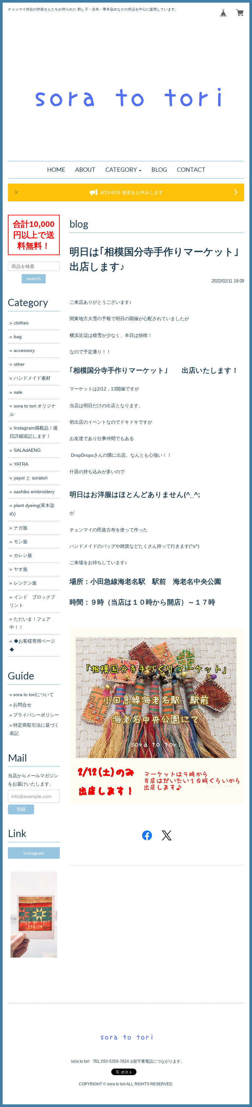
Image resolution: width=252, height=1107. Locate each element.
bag (22, 336)
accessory (24, 350)
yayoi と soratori (31, 477)
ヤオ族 (21, 569)
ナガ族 (21, 527)
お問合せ (22, 704)
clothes (21, 322)
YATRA (21, 464)
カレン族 (23, 555)
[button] (123, 169)
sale (18, 392)
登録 (21, 809)
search (34, 278)
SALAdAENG (27, 450)
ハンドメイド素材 (32, 378)
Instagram (33, 853)
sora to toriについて (33, 694)
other (19, 364)
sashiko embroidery (34, 491)
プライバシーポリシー (36, 715)
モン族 (21, 541)
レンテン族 (25, 583)
